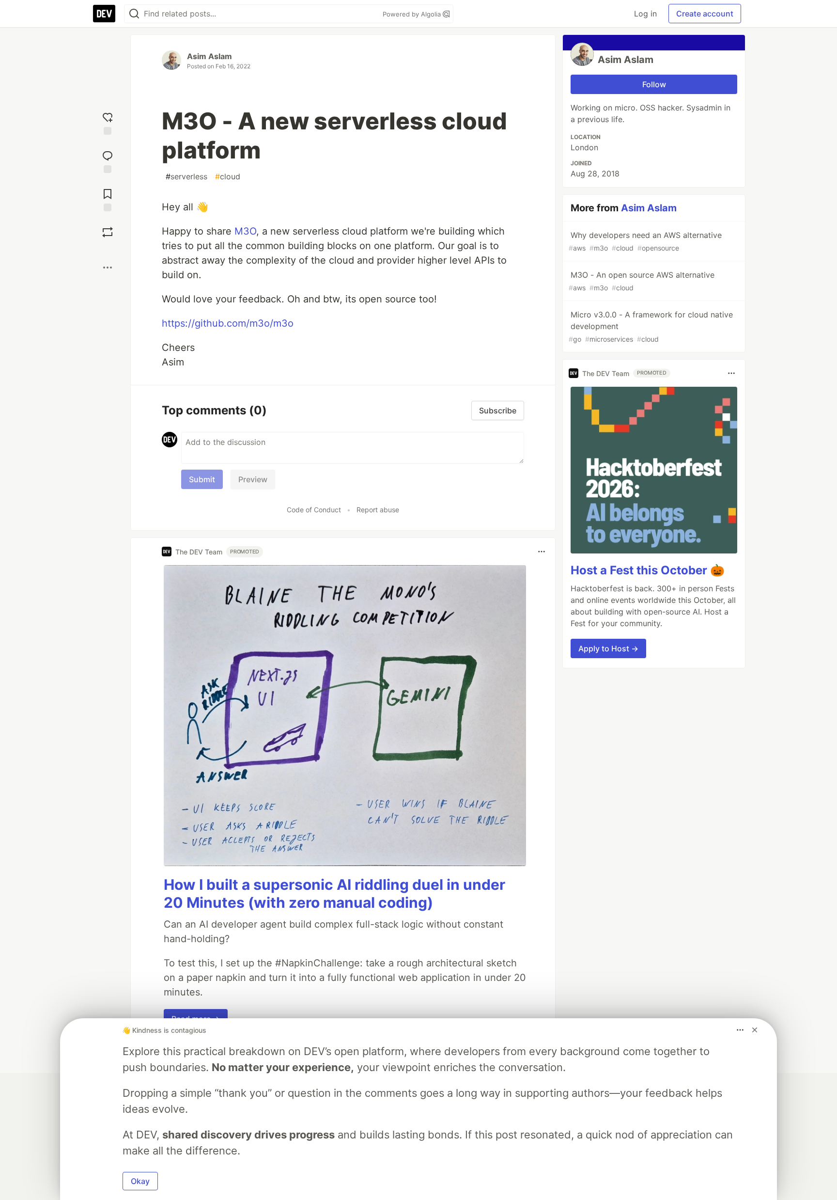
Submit (202, 479)
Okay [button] (140, 1181)
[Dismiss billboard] (754, 1030)
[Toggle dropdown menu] (541, 551)
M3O (245, 231)
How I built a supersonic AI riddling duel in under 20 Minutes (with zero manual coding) (334, 894)
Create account (704, 13)
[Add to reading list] (107, 199)
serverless (186, 176)
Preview (252, 479)
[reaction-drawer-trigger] (107, 122)
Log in (645, 13)
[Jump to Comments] (107, 160)
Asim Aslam (209, 56)
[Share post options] (107, 267)
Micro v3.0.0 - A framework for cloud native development (651, 326)
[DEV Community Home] (104, 13)
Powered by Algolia (413, 14)
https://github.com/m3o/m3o (228, 323)
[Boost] (107, 232)
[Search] (134, 14)
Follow (654, 84)
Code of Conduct (314, 509)
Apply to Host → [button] (608, 648)
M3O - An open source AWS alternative (641, 281)
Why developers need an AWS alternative (645, 241)
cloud (227, 176)
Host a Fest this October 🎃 (648, 570)
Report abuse (377, 509)
